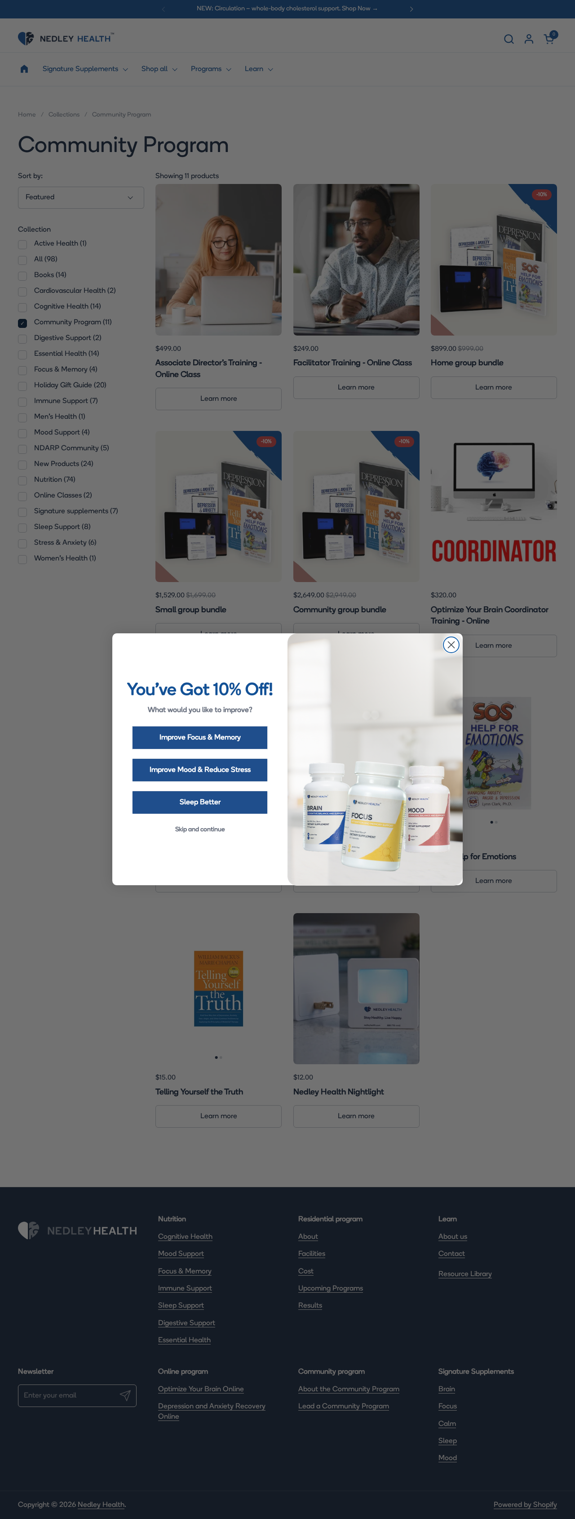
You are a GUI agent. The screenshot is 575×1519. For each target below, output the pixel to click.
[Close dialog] (451, 645)
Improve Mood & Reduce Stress (200, 770)
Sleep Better (200, 802)
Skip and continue (200, 829)
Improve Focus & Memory (200, 737)
